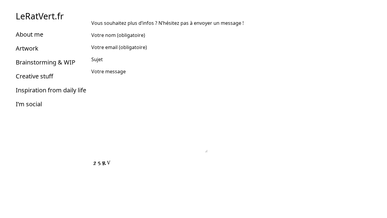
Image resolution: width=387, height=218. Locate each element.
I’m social (29, 104)
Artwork (27, 48)
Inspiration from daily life (51, 90)
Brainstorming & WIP (45, 62)
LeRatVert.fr (40, 16)
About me (29, 34)
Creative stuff (34, 76)
